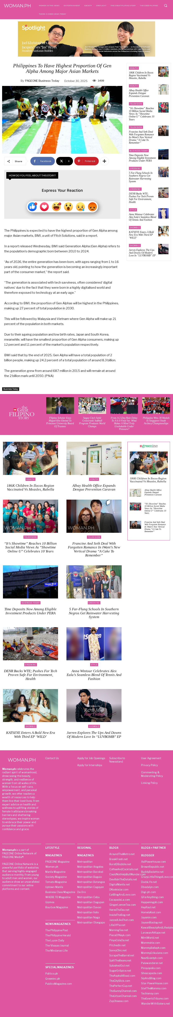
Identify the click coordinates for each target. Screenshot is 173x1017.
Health (134, 68)
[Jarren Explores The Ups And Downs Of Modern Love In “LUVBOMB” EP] (163, 249)
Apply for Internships (89, 765)
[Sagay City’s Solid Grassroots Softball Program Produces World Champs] (92, 405)
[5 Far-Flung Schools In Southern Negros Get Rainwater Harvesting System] (163, 172)
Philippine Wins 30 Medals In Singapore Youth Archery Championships (156, 420)
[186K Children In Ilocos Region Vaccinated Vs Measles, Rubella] (163, 72)
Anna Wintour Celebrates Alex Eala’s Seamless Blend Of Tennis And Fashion (142, 217)
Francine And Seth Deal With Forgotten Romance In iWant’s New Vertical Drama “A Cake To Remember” (141, 137)
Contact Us (52, 758)
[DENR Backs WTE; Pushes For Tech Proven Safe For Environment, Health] (163, 193)
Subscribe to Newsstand (117, 760)
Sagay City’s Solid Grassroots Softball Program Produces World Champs (92, 422)
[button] (165, 5)
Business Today (10, 388)
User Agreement (151, 758)
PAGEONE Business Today (42, 80)
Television (136, 103)
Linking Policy (149, 783)
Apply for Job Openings (91, 758)
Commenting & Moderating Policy (152, 774)
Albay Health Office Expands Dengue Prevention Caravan (139, 93)
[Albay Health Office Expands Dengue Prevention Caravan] (163, 89)
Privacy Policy (149, 765)
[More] (104, 161)
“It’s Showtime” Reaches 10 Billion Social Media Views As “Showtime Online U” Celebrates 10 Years (141, 114)
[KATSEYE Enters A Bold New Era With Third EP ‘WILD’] (163, 231)
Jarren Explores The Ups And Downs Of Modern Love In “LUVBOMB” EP (142, 253)
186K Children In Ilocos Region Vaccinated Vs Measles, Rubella (141, 75)
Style (133, 209)
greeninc (135, 168)
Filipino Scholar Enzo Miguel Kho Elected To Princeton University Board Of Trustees (60, 422)
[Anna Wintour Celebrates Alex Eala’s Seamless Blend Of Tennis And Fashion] (163, 213)
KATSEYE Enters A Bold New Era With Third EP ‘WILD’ (141, 235)
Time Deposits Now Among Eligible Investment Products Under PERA (142, 158)
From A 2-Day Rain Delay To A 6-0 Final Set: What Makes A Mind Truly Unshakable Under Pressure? (124, 423)
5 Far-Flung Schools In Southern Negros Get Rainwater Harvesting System (141, 177)
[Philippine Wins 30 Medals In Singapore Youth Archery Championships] (156, 405)
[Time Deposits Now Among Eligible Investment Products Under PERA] (163, 154)
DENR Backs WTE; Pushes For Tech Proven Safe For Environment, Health (141, 198)
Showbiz (135, 227)
